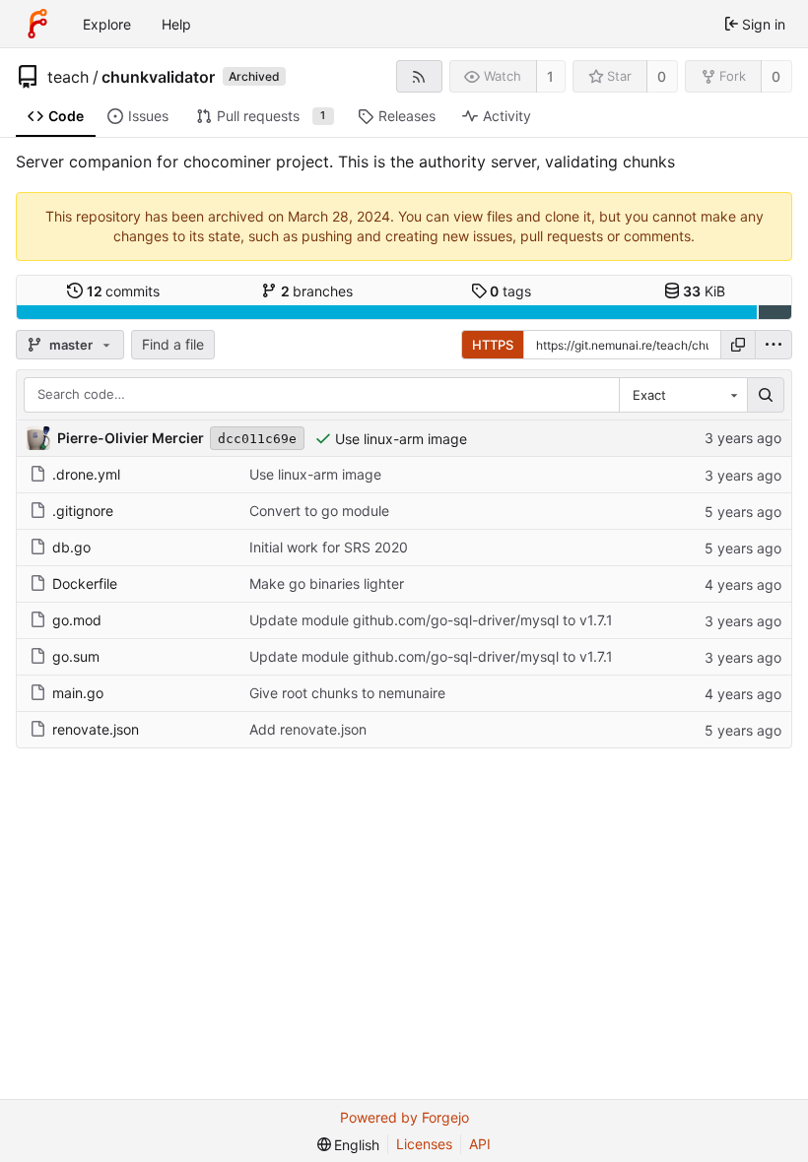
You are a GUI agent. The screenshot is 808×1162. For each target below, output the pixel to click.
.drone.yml (86, 474)
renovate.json (95, 729)
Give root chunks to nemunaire (347, 692)
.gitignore (82, 510)
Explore (107, 24)
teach (68, 77)
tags (510, 291)
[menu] (773, 344)
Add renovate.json (308, 729)
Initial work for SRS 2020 (328, 547)
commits (124, 291)
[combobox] (683, 395)
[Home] (37, 23)
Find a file (173, 344)
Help (176, 24)
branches (317, 291)
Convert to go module (319, 510)
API (480, 1143)
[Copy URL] (738, 344)
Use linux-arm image (401, 438)
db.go (71, 547)
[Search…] (765, 395)
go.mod (76, 620)
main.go (77, 692)
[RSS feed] (419, 76)
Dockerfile (84, 583)
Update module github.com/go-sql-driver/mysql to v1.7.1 (431, 620)
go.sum (76, 656)
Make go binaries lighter (326, 583)
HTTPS (492, 345)
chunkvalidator (158, 77)
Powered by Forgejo (404, 1117)
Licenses (424, 1143)
